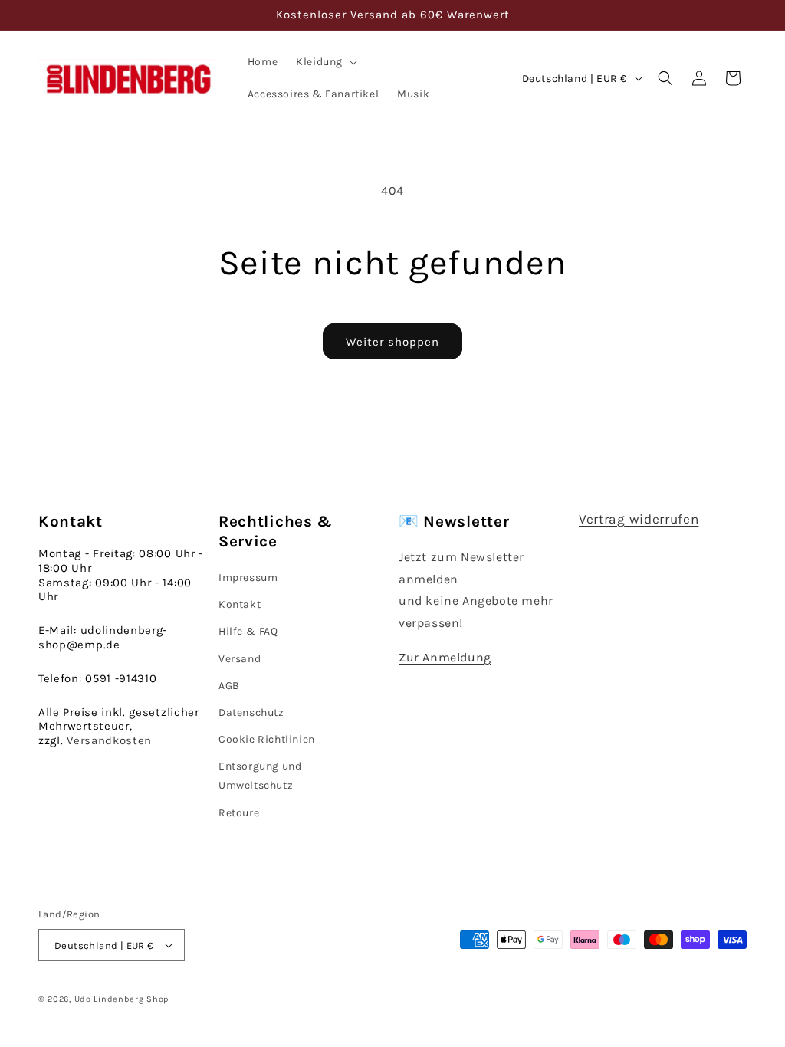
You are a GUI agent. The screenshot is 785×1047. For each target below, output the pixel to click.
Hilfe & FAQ (248, 631)
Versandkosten (109, 740)
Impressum (248, 577)
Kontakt (239, 604)
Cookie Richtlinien (266, 739)
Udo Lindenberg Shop (121, 999)
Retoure (238, 812)
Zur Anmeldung (445, 657)
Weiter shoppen (392, 342)
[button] (325, 62)
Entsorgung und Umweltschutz (259, 776)
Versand (239, 658)
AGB (229, 685)
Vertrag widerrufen (638, 519)
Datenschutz (251, 712)
